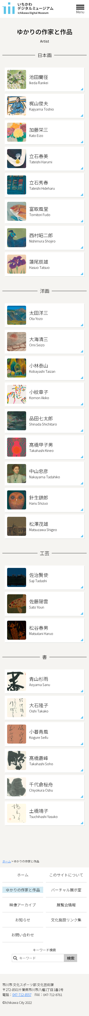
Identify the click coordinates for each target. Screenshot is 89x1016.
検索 (71, 958)
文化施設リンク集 (66, 920)
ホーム (6, 861)
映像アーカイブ (22, 905)
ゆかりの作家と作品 (23, 890)
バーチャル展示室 (66, 890)
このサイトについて (66, 875)
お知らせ (22, 920)
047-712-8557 (21, 994)
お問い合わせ (22, 935)
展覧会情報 (66, 905)
